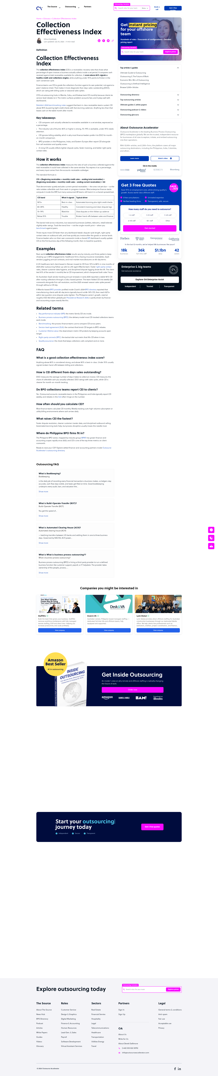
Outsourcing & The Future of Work (134, 77)
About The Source (44, 1010)
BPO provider (55, 290)
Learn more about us (124, 939)
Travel (93, 1046)
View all (174, 730)
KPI (89, 238)
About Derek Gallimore (128, 1044)
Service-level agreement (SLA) (51, 327)
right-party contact (103, 267)
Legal (93, 1024)
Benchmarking (45, 324)
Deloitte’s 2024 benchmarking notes (51, 105)
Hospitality (95, 1019)
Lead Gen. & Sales (68, 1033)
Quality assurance (46, 341)
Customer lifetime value (48, 331)
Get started (150, 228)
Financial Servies (98, 1014)
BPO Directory (42, 1019)
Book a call (157, 8)
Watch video (147, 939)
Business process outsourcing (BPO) (53, 317)
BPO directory (90, 290)
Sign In (121, 1010)
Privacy (161, 1028)
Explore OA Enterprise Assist (150, 279)
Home (38, 19)
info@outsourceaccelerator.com (135, 1053)
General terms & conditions (170, 1010)
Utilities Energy (97, 1042)
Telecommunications (100, 1028)
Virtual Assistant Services (71, 1046)
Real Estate (96, 1010)
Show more (43, 492)
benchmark (41, 228)
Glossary (46, 19)
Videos (39, 1042)
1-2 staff (132, 215)
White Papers (41, 1033)
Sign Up (121, 1014)
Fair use (161, 1019)
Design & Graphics (69, 1014)
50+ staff (150, 221)
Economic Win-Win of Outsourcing (134, 80)
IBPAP (83, 438)
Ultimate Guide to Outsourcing (133, 73)
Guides (39, 1037)
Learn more (134, 158)
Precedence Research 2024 (77, 298)
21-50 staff (131, 221)
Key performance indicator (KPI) (52, 314)
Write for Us (123, 1039)
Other (168, 221)
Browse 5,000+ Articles (129, 88)
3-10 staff (149, 215)
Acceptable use (164, 1024)
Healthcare (96, 1033)
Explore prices (170, 52)
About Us (122, 1035)
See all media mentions (167, 949)
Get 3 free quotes (173, 8)
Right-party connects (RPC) (50, 337)
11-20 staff (167, 215)
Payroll (64, 1037)
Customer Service (68, 1010)
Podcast (39, 1024)
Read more (124, 773)
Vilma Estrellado (50, 39)
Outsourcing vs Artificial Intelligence (135, 84)
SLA (59, 397)
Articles (39, 1028)
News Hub (40, 1014)
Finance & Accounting (70, 1024)
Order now (132, 690)
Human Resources (69, 1028)
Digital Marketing (68, 1019)
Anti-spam (162, 1014)
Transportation (97, 1037)
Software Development (71, 1042)
